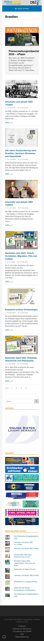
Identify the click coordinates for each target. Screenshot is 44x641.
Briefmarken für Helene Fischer (24, 569)
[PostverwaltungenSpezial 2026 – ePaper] (22, 36)
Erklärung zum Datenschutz (22, 629)
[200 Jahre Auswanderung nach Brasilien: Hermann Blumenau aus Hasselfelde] (21, 137)
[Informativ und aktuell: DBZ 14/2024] (21, 89)
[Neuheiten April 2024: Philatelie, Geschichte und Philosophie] (21, 345)
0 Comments (24, 108)
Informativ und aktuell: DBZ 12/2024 (19, 203)
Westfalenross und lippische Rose (25, 581)
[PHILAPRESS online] (22, 2)
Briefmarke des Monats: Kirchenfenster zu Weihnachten (24, 589)
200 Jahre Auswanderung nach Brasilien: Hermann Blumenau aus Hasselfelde (20, 153)
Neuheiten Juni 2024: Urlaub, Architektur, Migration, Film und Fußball (21, 256)
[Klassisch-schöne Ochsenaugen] (21, 296)
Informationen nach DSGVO (22, 631)
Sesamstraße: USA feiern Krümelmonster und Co (23, 556)
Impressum (22, 626)
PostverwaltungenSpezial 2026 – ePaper (24, 52)
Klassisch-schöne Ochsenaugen (21, 309)
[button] (4, 637)
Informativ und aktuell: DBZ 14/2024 (19, 103)
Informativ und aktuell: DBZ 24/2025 (26, 575)
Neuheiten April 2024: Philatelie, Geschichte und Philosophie (21, 359)
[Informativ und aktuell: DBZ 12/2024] (21, 189)
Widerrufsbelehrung (22, 637)
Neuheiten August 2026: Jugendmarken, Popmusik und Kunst (24, 563)
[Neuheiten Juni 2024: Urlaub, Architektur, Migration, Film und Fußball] (21, 240)
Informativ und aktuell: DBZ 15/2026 (26, 548)
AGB (22, 634)
